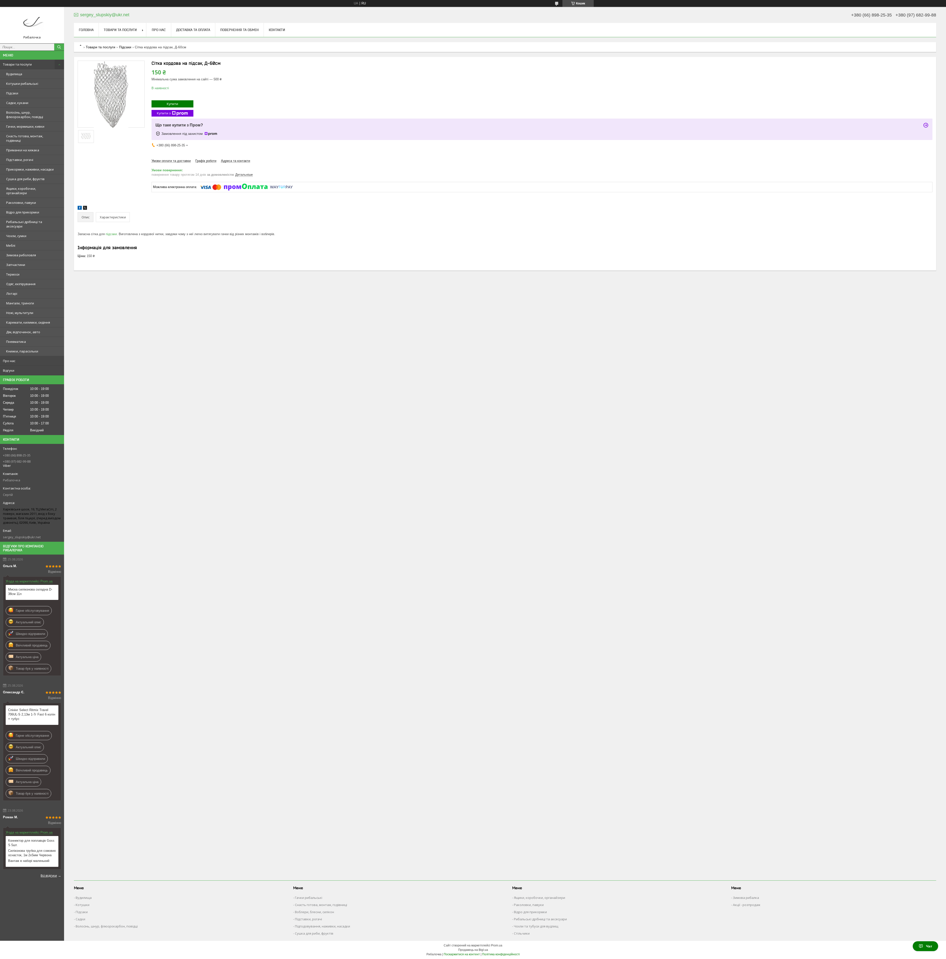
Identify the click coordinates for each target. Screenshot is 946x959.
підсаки (111, 234)
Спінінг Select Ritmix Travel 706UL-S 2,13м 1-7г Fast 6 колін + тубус (31, 714)
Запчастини (15, 264)
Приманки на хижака (22, 150)
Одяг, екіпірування (20, 284)
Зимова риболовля (21, 255)
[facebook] (80, 208)
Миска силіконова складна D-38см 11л (30, 592)
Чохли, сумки (16, 236)
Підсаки (12, 93)
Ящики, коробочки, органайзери (21, 190)
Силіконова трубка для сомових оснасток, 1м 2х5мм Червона (32, 853)
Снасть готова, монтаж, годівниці (24, 138)
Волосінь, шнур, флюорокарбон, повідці (24, 114)
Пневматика (16, 341)
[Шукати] (59, 47)
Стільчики (522, 933)
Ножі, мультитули (19, 313)
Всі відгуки (49, 875)
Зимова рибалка (746, 897)
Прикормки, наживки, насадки (30, 169)
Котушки (82, 905)
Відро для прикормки (22, 212)
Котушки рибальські (22, 83)
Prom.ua (496, 945)
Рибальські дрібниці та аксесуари (24, 224)
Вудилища (14, 74)
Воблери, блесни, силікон (314, 912)
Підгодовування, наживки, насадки (322, 926)
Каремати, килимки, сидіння (28, 322)
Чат (929, 946)
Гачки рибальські (308, 897)
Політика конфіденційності (501, 954)
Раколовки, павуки (21, 202)
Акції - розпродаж (746, 905)
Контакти (277, 30)
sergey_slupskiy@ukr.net (22, 537)
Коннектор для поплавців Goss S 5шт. (31, 843)
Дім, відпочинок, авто (23, 332)
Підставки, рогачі (19, 159)
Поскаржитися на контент (462, 954)
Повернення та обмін (239, 30)
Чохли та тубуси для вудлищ (536, 926)
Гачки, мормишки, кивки (25, 126)
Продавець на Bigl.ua (473, 950)
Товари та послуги (17, 64)
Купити (172, 104)
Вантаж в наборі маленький (28, 861)
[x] (85, 208)
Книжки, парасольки (22, 351)
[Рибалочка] (32, 23)
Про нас (9, 361)
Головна (86, 30)
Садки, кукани (17, 103)
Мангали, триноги (20, 303)
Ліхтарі (11, 293)
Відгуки (8, 370)
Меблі (10, 245)
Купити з (164, 113)
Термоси (12, 274)
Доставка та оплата (193, 30)
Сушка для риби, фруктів (25, 179)
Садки (80, 919)
